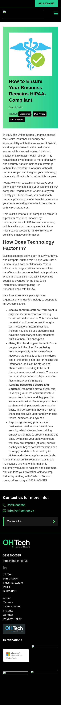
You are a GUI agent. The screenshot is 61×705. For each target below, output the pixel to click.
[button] (56, 13)
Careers (8, 602)
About (7, 598)
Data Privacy (39, 114)
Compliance (25, 114)
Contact (8, 614)
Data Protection (16, 119)
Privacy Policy (12, 618)
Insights (8, 610)
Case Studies (12, 606)
